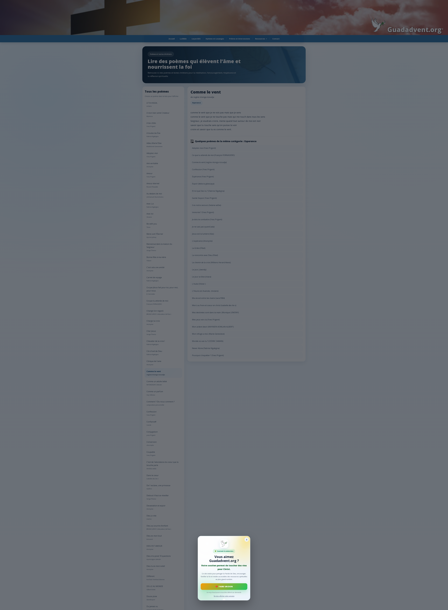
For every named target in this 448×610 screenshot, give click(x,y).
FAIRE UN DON (226, 586)
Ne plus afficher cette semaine (224, 596)
